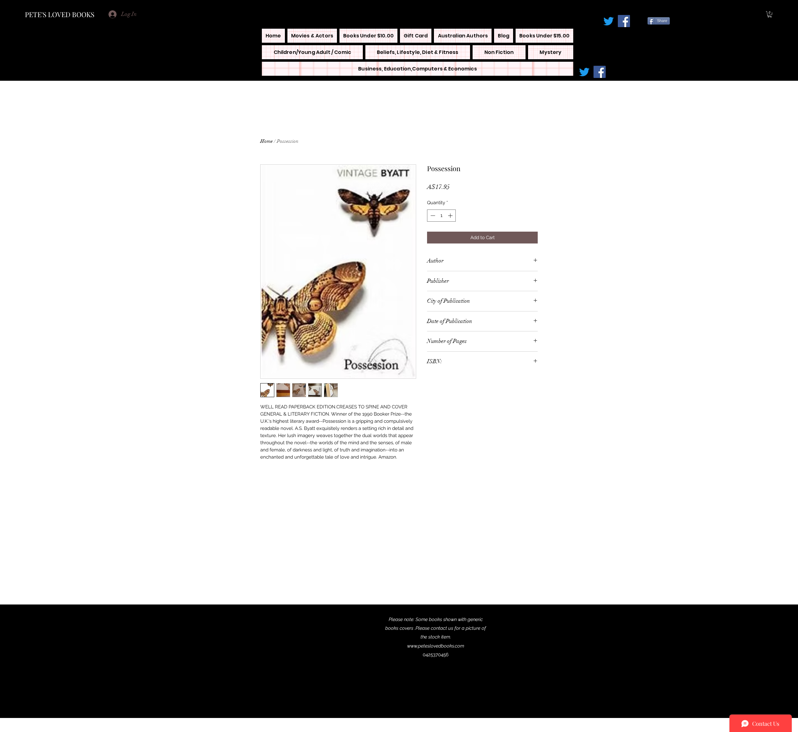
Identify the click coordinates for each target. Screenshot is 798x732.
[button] (769, 14)
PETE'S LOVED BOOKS (59, 14)
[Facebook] (624, 21)
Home (266, 141)
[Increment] (451, 215)
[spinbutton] (441, 215)
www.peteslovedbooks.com (435, 646)
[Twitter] (609, 21)
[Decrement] (432, 215)
